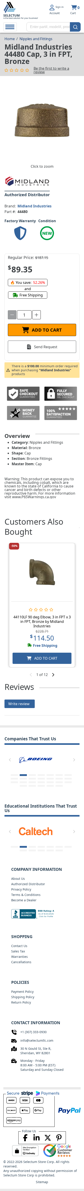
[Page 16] (23, 782)
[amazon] (36, 759)
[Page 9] (23, 779)
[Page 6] (59, 775)
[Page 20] (59, 782)
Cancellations (21, 962)
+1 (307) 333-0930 (33, 1032)
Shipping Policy (22, 997)
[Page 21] (68, 782)
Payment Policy (22, 991)
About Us (18, 878)
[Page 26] (59, 786)
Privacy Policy (21, 889)
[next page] (53, 674)
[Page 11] (41, 779)
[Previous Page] (9, 759)
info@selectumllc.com (36, 1040)
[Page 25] (50, 786)
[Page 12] (50, 779)
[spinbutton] (24, 314)
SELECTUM (11, 15)
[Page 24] (41, 786)
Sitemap (42, 1182)
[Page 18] (41, 782)
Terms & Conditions (26, 895)
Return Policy (21, 1002)
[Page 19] (50, 782)
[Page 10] (32, 779)
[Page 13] (59, 779)
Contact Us (19, 946)
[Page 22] (23, 786)
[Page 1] (14, 775)
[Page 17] (32, 782)
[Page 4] (41, 775)
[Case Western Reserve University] (35, 830)
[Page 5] (50, 775)
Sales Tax (18, 951)
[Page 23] (32, 786)
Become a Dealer (24, 900)
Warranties (19, 956)
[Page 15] (14, 782)
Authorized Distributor (28, 884)
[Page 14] (68, 779)
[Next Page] (74, 759)
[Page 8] (14, 779)
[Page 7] (68, 775)
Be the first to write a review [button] (51, 70)
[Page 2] (23, 775)
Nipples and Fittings (35, 38)
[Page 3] (32, 775)
